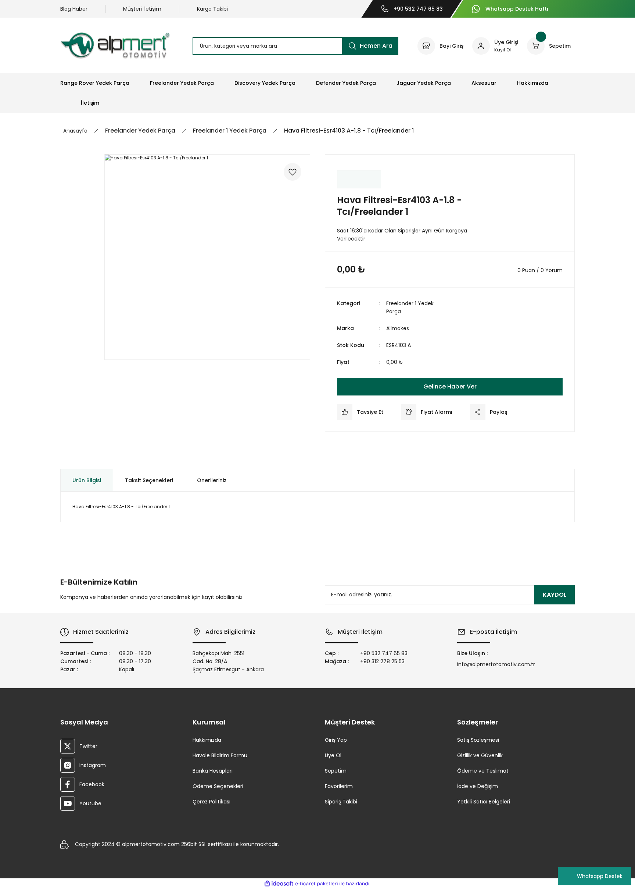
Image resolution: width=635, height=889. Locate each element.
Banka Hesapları (213, 770)
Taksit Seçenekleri (149, 480)
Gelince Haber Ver (450, 386)
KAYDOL (555, 594)
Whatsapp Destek (600, 876)
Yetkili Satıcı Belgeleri (483, 801)
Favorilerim (339, 786)
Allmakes (397, 328)
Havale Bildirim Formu (220, 755)
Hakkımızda (207, 740)
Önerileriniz (211, 480)
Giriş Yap (336, 740)
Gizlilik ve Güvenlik (480, 755)
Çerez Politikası (211, 801)
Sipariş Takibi (341, 801)
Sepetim (336, 770)
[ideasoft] (279, 884)
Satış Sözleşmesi (478, 740)
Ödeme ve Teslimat (483, 770)
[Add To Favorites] (292, 172)
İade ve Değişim (477, 786)
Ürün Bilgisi (86, 480)
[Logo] (115, 45)
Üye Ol (333, 755)
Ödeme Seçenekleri (218, 786)
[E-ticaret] (316, 884)
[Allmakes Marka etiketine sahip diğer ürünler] (359, 179)
